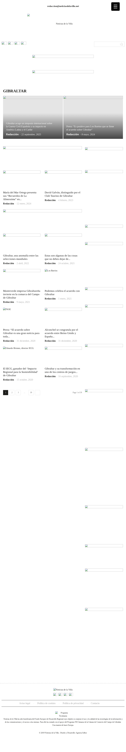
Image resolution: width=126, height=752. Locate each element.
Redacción (12, 134)
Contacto (95, 703)
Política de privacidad (73, 703)
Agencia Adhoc (81, 733)
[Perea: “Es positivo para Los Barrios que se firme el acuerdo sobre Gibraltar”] (93, 121)
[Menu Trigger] (115, 6)
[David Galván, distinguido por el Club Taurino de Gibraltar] (63, 179)
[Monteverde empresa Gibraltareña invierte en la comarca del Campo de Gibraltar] (21, 278)
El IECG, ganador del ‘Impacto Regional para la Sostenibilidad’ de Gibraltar (20, 372)
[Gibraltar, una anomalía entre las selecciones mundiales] (21, 243)
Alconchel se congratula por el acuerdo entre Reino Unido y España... (61, 333)
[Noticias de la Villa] (63, 26)
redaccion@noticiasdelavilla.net (63, 6)
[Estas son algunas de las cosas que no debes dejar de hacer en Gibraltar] (63, 243)
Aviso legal (24, 703)
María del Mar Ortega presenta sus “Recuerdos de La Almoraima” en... (19, 196)
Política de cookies (46, 703)
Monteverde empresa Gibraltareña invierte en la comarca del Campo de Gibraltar (21, 294)
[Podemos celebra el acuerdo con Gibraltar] (63, 278)
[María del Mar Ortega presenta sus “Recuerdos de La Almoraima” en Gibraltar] (21, 179)
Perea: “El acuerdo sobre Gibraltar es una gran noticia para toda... (21, 333)
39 (31, 392)
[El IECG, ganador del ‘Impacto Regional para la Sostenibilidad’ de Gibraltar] (21, 356)
